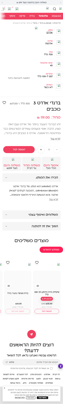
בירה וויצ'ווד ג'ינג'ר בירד (17, 293)
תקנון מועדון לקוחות (11, 379)
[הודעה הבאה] (61, 3)
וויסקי (12, 16)
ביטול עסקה (15, 383)
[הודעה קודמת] (2, 3)
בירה (32, 16)
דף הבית (57, 23)
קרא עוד (55, 139)
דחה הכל (30, 398)
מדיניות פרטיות (27, 379)
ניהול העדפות (20, 397)
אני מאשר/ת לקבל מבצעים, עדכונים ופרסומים (30, 368)
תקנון (38, 379)
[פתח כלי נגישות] (60, 366)
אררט (49, 32)
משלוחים (49, 383)
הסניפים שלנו (35, 374)
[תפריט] (60, 9)
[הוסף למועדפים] (4, 102)
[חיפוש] (54, 9)
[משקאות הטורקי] (34, 9)
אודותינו (47, 374)
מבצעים (56, 16)
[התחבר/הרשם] (17, 9)
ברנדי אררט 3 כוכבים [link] (22, 23)
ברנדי (35, 23)
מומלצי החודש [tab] (51, 249)
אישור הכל (42, 398)
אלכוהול (43, 16)
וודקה (22, 16)
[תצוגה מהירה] (38, 286)
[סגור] (4, 388)
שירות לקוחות (8, 374)
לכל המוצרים (22, 374)
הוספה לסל (19, 149)
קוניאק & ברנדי (45, 23)
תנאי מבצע (48, 379)
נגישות (57, 379)
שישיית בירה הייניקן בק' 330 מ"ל (46, 293)
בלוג (24, 383)
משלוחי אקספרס (36, 383)
